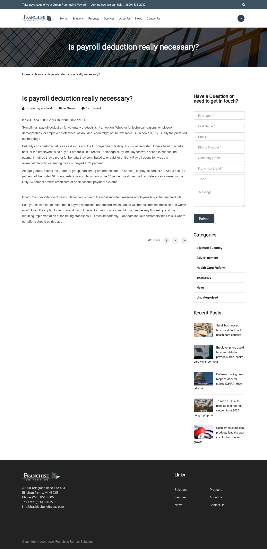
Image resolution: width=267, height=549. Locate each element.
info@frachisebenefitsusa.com (43, 507)
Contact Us (153, 18)
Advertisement (207, 257)
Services (109, 18)
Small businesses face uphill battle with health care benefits (229, 330)
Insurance (203, 277)
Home (64, 18)
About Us (125, 18)
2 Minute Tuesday (209, 247)
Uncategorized (207, 297)
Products (93, 18)
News (138, 18)
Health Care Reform (211, 267)
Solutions (78, 18)
